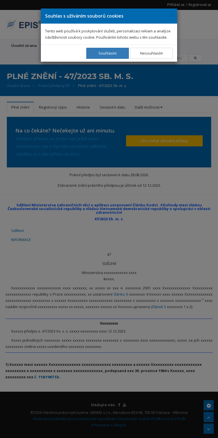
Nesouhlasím (151, 53)
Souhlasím (107, 53)
